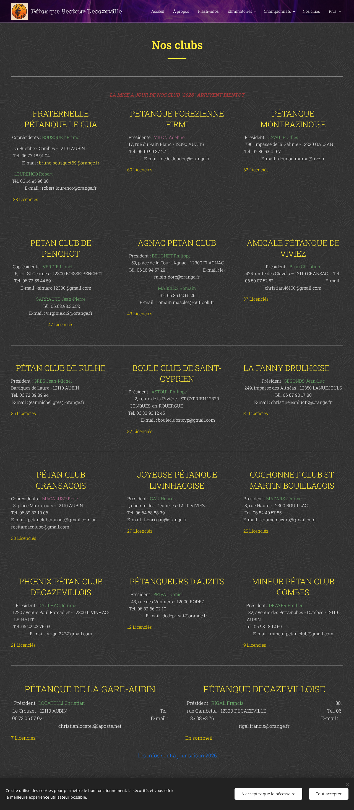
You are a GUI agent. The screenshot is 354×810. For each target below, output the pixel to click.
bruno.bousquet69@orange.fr (69, 163)
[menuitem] (159, 11)
